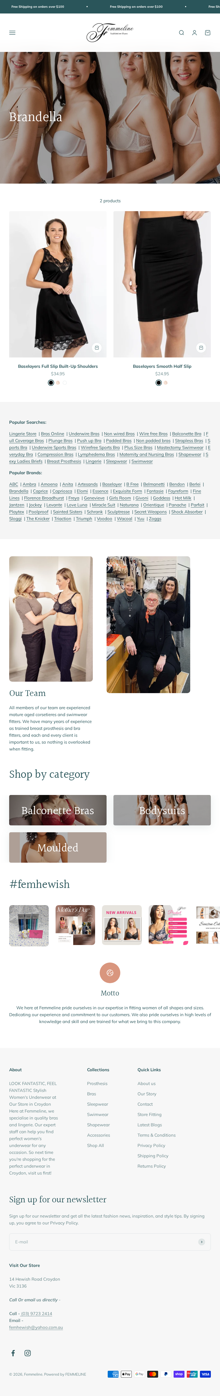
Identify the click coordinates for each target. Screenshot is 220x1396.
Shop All (95, 1145)
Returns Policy (152, 1166)
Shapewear (98, 1124)
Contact (145, 1104)
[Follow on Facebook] (13, 1353)
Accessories (98, 1135)
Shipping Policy (153, 1155)
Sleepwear (97, 1104)
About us (147, 1083)
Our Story (147, 1093)
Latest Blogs (150, 1124)
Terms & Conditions (157, 1135)
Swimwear (97, 1114)
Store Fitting (150, 1114)
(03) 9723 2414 (36, 1313)
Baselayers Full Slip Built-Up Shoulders (58, 366)
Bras (91, 1093)
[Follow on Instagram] (28, 1353)
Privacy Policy (151, 1145)
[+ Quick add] (97, 348)
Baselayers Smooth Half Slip (162, 366)
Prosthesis (97, 1083)
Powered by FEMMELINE (65, 1374)
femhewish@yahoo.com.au (36, 1327)
